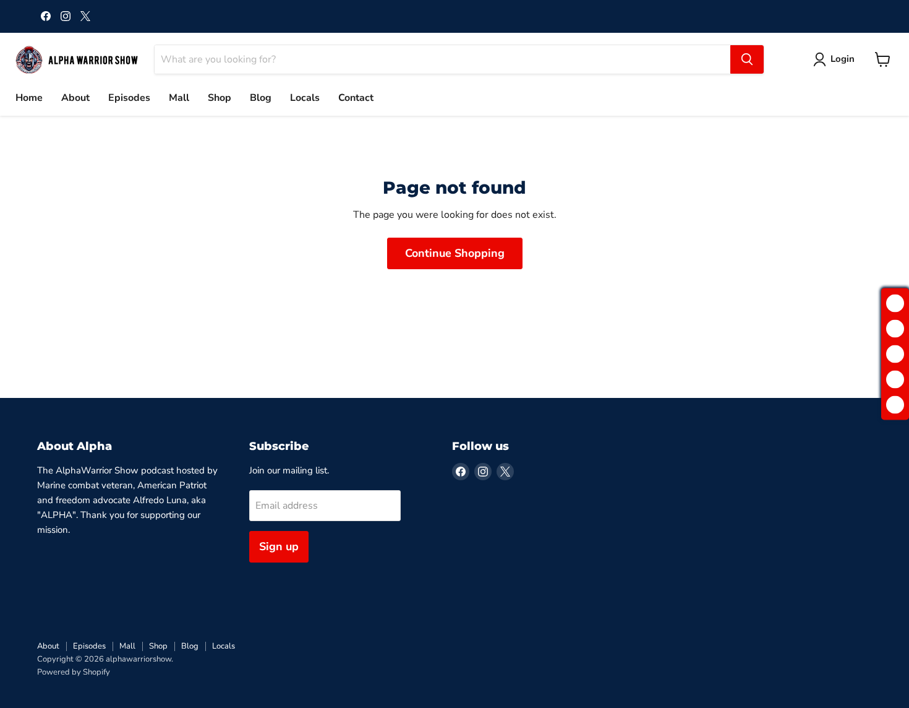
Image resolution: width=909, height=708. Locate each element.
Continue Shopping (455, 253)
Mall (179, 98)
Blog (260, 98)
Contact (355, 98)
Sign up (279, 546)
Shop (219, 98)
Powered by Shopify (73, 672)
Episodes (129, 98)
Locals (305, 98)
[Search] (747, 59)
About (75, 98)
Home (29, 98)
